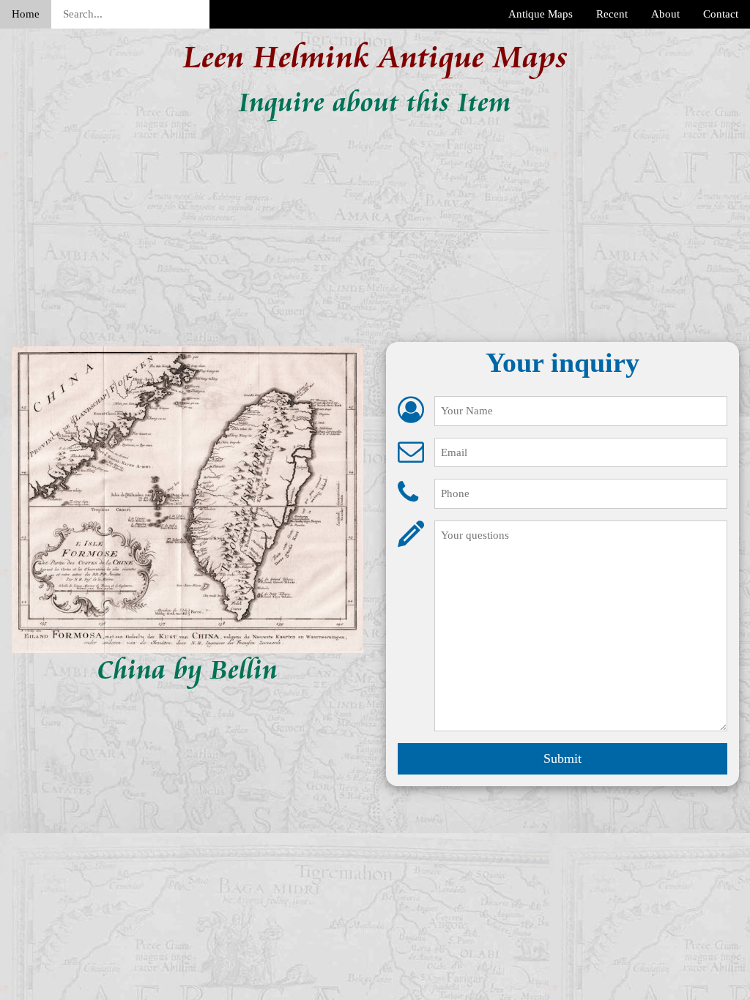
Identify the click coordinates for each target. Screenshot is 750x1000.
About (665, 14)
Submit (562, 758)
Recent (612, 14)
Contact (720, 14)
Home (26, 14)
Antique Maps (540, 14)
